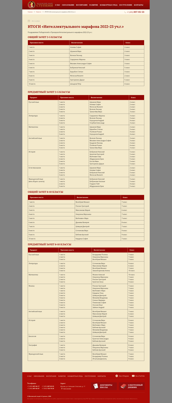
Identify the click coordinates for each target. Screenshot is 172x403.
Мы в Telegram (124, 376)
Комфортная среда (75, 376)
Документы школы (106, 386)
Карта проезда (67, 388)
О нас (29, 376)
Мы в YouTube (140, 376)
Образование (39, 376)
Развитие (62, 376)
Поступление (90, 376)
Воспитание (51, 376)
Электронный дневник (135, 386)
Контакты (102, 376)
